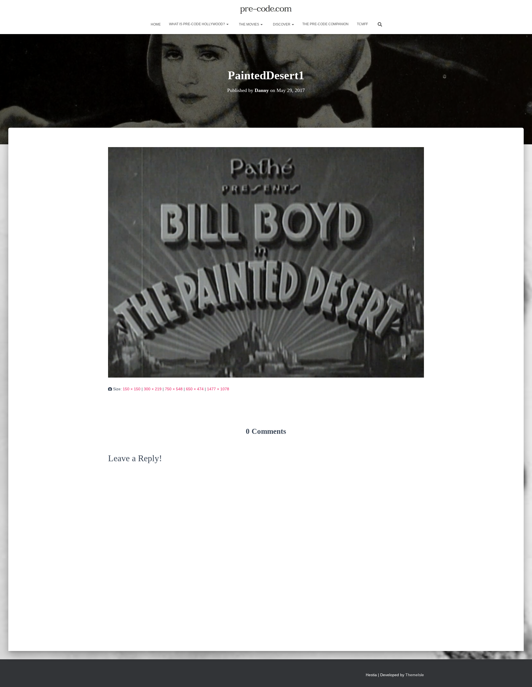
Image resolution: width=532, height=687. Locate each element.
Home (155, 24)
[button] (227, 24)
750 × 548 (174, 389)
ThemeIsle (414, 675)
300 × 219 (153, 389)
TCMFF (362, 24)
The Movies (249, 24)
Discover (281, 24)
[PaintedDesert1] (266, 262)
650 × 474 (195, 389)
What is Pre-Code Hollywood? (197, 24)
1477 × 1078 (218, 389)
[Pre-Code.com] (266, 10)
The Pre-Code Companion (325, 24)
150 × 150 (131, 389)
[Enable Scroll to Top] (521, 676)
